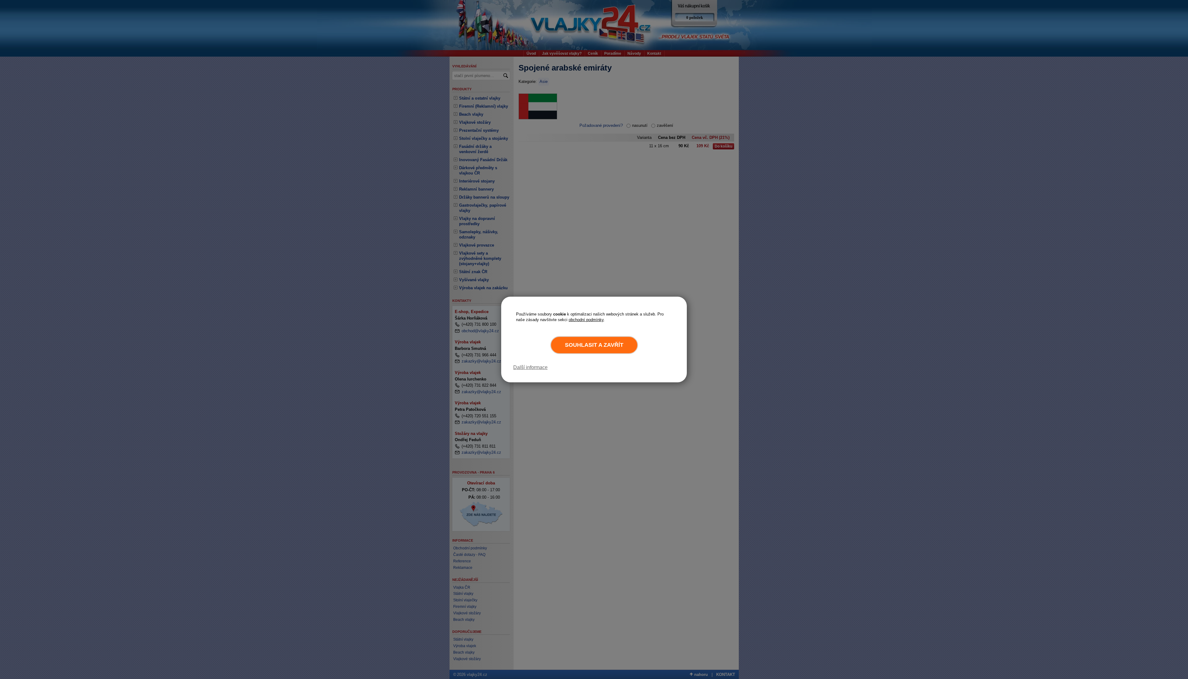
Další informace (530, 367)
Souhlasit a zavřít (594, 345)
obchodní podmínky (586, 319)
